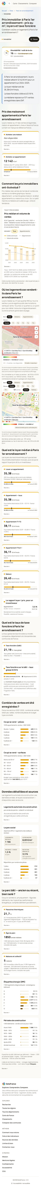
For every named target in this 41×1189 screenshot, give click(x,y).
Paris (11, 11)
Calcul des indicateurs (10, 1136)
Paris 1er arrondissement (24, 11)
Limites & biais (7, 1143)
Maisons (17, 317)
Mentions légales (8, 1160)
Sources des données (10, 1140)
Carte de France (8, 1115)
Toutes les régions (9, 1108)
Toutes (7, 323)
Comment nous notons (10, 1132)
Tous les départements (10, 1112)
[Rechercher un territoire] (9, 3)
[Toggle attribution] (36, 350)
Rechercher (6, 1105)
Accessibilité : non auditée (21, 1183)
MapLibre (15, 353)
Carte (26, 390)
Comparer (33, 3)
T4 (28, 323)
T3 (23, 323)
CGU (4, 1171)
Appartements (25, 231)
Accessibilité (7, 1168)
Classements (23, 3)
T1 (13, 323)
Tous (14, 231)
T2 (18, 323)
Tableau (33, 390)
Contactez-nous (8, 1147)
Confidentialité (8, 1164)
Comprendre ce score (10, 68)
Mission (5, 1157)
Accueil (4, 11)
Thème (34, 39)
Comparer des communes (11, 1123)
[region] (20, 340)
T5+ (33, 323)
